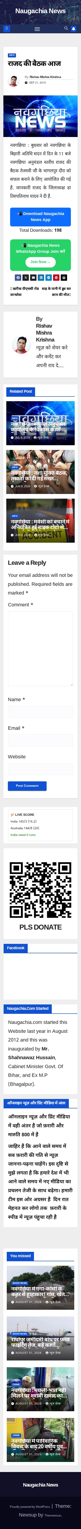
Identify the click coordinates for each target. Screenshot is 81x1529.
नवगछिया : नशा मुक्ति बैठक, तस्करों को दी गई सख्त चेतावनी (39, 479)
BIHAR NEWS (20, 1283)
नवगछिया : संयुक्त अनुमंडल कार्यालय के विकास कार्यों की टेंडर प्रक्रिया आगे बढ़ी (39, 430)
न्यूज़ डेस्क (43, 438)
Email (16, 728)
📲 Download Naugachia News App (40, 217)
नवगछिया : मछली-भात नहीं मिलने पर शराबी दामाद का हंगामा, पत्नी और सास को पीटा (38, 1399)
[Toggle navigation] (37, 29)
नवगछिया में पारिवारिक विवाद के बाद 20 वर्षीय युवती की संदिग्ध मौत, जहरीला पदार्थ (39, 1450)
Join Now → (40, 262)
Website (17, 757)
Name (16, 700)
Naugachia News (40, 11)
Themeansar (53, 1516)
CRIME (16, 1384)
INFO (12, 55)
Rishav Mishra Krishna (45, 77)
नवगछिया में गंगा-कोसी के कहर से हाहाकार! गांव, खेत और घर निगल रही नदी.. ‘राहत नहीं (40, 1298)
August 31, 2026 (29, 1302)
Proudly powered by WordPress (30, 1507)
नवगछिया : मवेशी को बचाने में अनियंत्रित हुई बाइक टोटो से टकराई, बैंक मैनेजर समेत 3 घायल (40, 530)
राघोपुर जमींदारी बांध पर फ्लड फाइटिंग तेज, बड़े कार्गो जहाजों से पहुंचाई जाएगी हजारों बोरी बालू (40, 1348)
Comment (20, 605)
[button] (66, 28)
